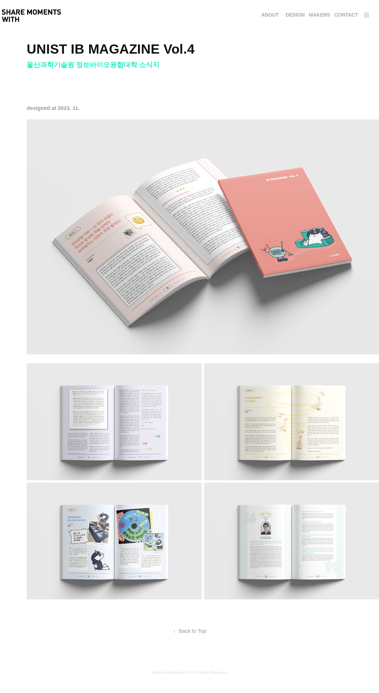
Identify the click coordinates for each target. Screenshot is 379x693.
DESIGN (295, 15)
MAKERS (319, 15)
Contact (346, 15)
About (270, 15)
